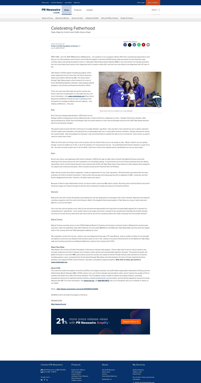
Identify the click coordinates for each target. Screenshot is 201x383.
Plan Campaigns (77, 372)
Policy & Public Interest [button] (109, 18)
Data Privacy (137, 374)
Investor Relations (57, 2)
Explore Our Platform (78, 370)
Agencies (77, 2)
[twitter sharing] (129, 45)
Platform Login (137, 372)
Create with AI (76, 374)
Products (77, 10)
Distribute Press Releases (80, 376)
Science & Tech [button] (77, 18)
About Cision (106, 372)
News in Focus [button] (47, 18)
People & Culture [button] (127, 18)
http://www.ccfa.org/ (58, 304)
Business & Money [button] (62, 18)
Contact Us (44, 377)
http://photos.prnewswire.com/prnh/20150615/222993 (77, 289)
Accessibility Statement (109, 376)
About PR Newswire (108, 370)
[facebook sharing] (125, 45)
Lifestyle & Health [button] (92, 18)
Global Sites (106, 379)
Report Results (76, 378)
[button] (130, 89)
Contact (89, 10)
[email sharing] (148, 45)
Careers (104, 374)
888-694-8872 (103, 280)
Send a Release (153, 2)
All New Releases (138, 370)
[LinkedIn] (42, 380)
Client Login (141, 2)
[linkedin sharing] (134, 45)
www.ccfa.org (89, 280)
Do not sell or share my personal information (143, 378)
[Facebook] (44, 380)
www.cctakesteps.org (76, 96)
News (66, 10)
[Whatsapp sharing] (139, 45)
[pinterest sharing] (143, 45)
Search (154, 10)
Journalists (68, 2)
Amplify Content (77, 380)
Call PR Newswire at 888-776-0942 (54, 370)
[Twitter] (47, 380)
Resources (45, 2)
